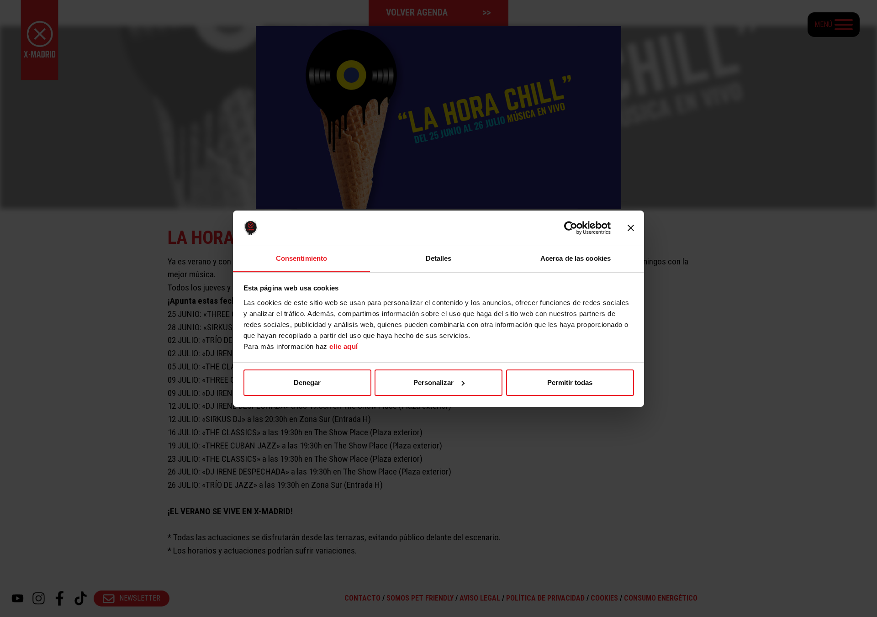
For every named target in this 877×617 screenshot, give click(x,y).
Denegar (307, 382)
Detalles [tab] (439, 258)
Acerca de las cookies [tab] (575, 258)
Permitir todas (569, 382)
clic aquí (343, 346)
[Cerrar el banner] (631, 228)
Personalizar (433, 382)
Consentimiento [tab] (301, 258)
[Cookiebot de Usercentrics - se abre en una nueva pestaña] (571, 228)
